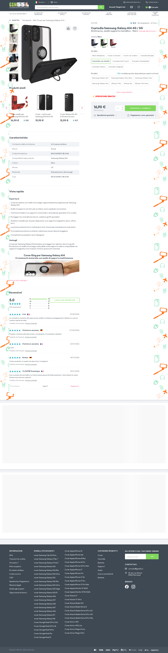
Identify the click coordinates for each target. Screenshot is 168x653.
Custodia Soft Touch (121, 61)
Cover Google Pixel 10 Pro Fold (46, 622)
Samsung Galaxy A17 (100, 78)
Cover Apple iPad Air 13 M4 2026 (77, 592)
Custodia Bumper (147, 55)
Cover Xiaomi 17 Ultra (73, 599)
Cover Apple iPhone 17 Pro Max (77, 584)
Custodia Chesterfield (140, 61)
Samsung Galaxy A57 (120, 89)
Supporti (101, 566)
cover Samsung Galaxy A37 (45, 607)
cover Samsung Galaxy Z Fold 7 (46, 563)
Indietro (15, 20)
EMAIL (56, 2)
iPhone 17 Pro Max (141, 83)
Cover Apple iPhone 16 (73, 551)
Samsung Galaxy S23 (100, 89)
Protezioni (26, 20)
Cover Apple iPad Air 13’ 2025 (76, 588)
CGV (11, 578)
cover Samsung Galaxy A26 (45, 611)
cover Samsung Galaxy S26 (44, 566)
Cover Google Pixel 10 (42, 637)
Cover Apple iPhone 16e (74, 555)
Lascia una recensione (64, 300)
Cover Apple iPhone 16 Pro (75, 562)
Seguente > (75, 386)
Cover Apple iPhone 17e (74, 573)
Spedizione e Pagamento (19, 581)
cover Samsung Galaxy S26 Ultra (47, 574)
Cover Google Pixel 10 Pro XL (45, 626)
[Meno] (122, 106)
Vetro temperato (98, 55)
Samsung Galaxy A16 (100, 83)
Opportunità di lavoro (18, 593)
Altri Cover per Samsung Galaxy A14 (48, 20)
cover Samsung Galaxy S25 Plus (46, 581)
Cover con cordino (130, 55)
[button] (20, 105)
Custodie (101, 559)
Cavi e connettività (105, 574)
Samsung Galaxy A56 (139, 89)
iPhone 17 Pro (116, 83)
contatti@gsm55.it (135, 569)
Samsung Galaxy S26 (143, 78)
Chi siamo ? (14, 563)
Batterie (101, 563)
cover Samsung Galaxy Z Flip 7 (46, 559)
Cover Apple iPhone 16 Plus (75, 558)
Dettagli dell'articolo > (147, 31)
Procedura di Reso (16, 570)
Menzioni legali (15, 585)
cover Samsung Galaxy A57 (45, 600)
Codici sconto (15, 574)
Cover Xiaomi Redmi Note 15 (76, 607)
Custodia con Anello (101, 61)
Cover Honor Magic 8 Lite (75, 629)
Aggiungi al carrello (140, 108)
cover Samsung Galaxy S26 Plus (46, 570)
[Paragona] (68, 28)
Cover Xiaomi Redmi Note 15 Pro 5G (78, 611)
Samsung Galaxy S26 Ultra (121, 78)
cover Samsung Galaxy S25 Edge (47, 589)
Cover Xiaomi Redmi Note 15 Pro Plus (79, 618)
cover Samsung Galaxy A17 (44, 615)
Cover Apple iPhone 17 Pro (75, 581)
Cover (100, 555)
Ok (152, 556)
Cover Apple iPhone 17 (73, 570)
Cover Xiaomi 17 (71, 596)
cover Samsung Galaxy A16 (44, 619)
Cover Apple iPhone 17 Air (75, 577)
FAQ (11, 555)
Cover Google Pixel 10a (43, 633)
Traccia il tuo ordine (17, 559)
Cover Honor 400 (72, 622)
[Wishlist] (139, 7)
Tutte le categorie (17, 14)
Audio (100, 570)
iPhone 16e (128, 83)
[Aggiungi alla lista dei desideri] (74, 28)
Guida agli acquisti (16, 589)
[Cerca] (101, 7)
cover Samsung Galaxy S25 (44, 578)
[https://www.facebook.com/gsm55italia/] (127, 587)
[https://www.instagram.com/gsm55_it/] (133, 587)
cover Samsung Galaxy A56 (45, 596)
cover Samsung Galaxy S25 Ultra (47, 585)
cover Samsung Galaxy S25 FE (46, 593)
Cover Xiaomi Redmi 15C (74, 603)
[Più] (122, 109)
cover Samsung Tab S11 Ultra (45, 555)
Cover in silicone (114, 55)
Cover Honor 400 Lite (73, 626)
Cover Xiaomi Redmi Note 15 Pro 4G (79, 614)
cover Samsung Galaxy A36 (45, 604)
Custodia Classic (99, 67)
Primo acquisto (15, 566)
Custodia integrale (115, 67)
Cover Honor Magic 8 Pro (74, 633)
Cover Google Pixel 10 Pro (44, 630)
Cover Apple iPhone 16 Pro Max (77, 566)
